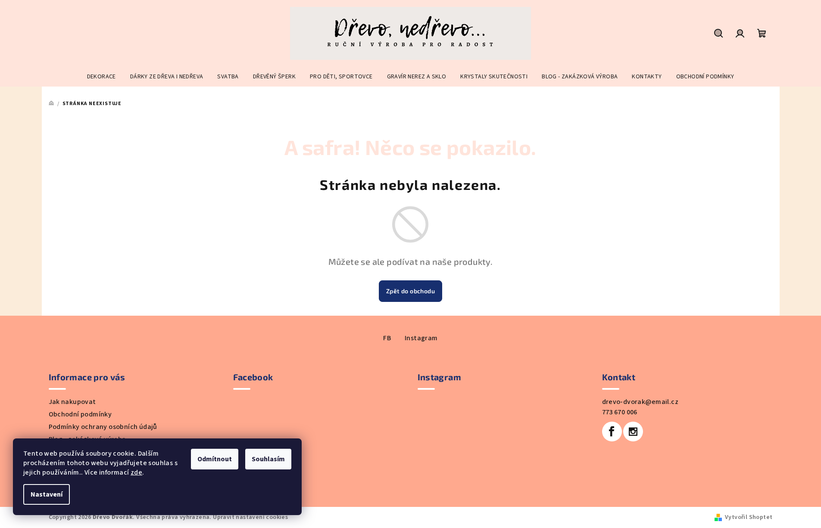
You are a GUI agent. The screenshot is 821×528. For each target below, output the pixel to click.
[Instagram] (633, 431)
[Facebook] (612, 431)
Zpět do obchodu (410, 291)
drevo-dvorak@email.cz (640, 402)
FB (387, 338)
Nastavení (46, 494)
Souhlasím (268, 459)
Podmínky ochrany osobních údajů (103, 427)
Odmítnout (214, 459)
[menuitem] (101, 77)
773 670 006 (619, 412)
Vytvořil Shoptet (748, 517)
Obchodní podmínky (80, 414)
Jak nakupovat (72, 402)
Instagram (421, 338)
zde (136, 472)
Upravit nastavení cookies (250, 517)
